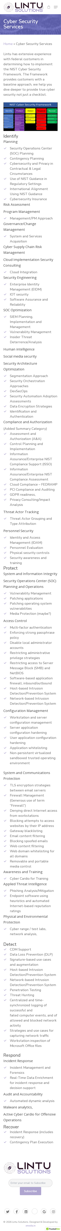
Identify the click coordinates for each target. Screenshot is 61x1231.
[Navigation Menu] (56, 7)
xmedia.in (31, 1225)
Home (8, 44)
